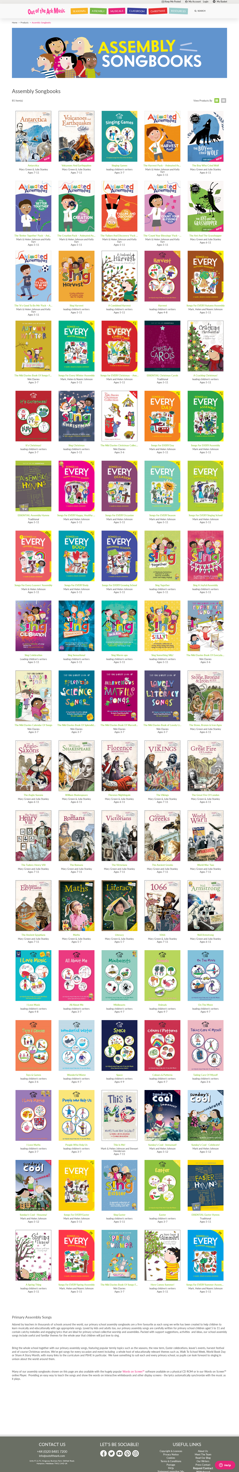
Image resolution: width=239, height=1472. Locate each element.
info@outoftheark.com (52, 1456)
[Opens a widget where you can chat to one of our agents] (225, 1465)
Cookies (171, 1457)
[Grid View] (216, 100)
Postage (171, 1464)
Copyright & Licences (171, 1451)
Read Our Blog (203, 1457)
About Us (203, 1451)
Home (14, 22)
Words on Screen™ (133, 1371)
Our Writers (203, 1461)
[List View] (223, 100)
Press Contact (202, 1464)
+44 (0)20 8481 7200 (52, 1451)
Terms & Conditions (171, 1461)
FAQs (171, 1468)
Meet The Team (203, 1454)
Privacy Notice (171, 1454)
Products (25, 22)
